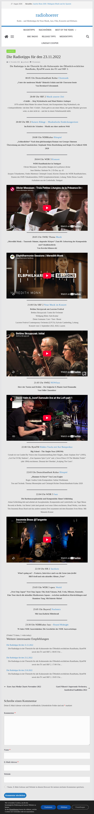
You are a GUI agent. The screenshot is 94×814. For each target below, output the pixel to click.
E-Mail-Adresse (11, 762)
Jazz (56, 494)
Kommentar (10, 713)
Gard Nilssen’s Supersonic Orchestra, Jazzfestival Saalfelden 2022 (71, 688)
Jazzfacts (54, 569)
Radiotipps (11, 51)
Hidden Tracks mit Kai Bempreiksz (56, 447)
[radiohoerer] (6, 37)
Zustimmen (48, 807)
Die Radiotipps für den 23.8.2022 (19, 670)
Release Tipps (49, 36)
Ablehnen (64, 807)
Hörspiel (57, 137)
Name (7, 750)
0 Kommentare (36, 62)
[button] (75, 30)
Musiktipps (29, 29)
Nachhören (45, 29)
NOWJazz (55, 382)
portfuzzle (26, 62)
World (58, 587)
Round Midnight (60, 624)
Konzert (55, 159)
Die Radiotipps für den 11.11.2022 (19, 645)
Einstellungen (14, 809)
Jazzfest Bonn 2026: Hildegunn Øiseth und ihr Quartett (52, 4)
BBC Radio (32, 36)
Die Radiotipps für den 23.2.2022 (19, 658)
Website (7, 774)
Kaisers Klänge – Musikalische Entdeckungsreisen (54, 122)
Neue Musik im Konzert (55, 305)
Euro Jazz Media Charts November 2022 (24, 687)
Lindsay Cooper (49, 43)
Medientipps (66, 36)
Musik (59, 237)
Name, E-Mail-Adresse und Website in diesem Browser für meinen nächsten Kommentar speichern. (45, 787)
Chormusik (63, 78)
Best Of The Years (64, 29)
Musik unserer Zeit (55, 96)
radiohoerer (47, 15)
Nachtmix (56, 609)
